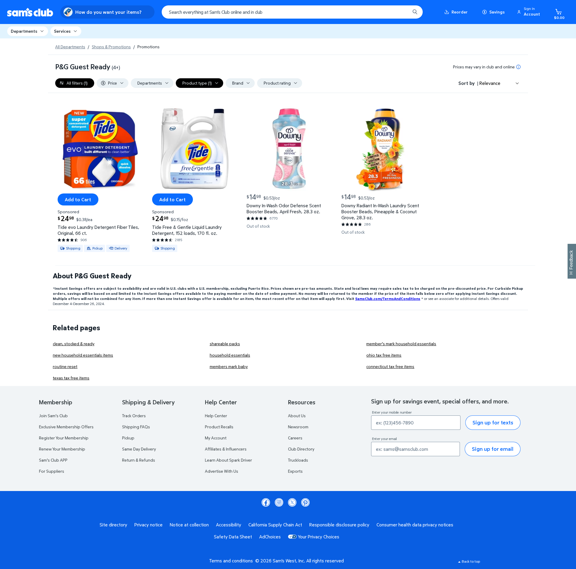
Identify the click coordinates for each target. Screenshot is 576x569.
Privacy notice (148, 524)
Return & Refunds (138, 460)
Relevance (489, 83)
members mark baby (229, 366)
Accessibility (228, 524)
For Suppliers (51, 471)
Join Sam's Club (53, 415)
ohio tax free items (383, 355)
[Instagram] (279, 502)
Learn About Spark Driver (228, 460)
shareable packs (225, 343)
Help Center (216, 415)
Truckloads (298, 460)
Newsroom (298, 427)
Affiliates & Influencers (226, 449)
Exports (295, 471)
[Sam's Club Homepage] (30, 12)
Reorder (460, 12)
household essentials (230, 355)
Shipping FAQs (136, 427)
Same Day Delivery (139, 449)
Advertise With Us (221, 471)
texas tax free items (71, 378)
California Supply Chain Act (275, 524)
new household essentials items (83, 355)
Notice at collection (189, 524)
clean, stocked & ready (73, 343)
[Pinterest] (305, 502)
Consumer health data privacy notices (414, 524)
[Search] (415, 12)
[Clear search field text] (401, 12)
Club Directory (301, 449)
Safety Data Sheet (233, 536)
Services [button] (62, 31)
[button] (529, 12)
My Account (215, 438)
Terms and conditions (231, 560)
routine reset (65, 366)
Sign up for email (492, 449)
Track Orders (134, 415)
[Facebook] (265, 502)
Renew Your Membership (62, 449)
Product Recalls (219, 427)
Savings (497, 12)
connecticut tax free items (390, 366)
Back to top (471, 561)
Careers (295, 438)
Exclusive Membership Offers (66, 427)
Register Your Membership (63, 438)
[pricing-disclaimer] (518, 66)
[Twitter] (292, 502)
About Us (297, 415)
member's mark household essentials (401, 343)
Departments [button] (24, 31)
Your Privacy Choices (318, 536)
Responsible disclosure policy (339, 524)
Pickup (128, 438)
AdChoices (270, 536)
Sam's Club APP (53, 460)
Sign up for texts (492, 422)
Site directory (113, 524)
